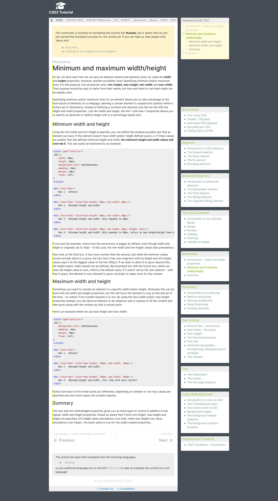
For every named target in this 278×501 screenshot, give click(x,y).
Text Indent (194, 378)
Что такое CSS (196, 115)
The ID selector (196, 160)
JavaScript (139, 20)
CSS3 (59, 20)
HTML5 (125, 20)
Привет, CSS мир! (198, 119)
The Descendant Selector (202, 189)
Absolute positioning (199, 300)
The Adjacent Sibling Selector (205, 200)
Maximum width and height (205, 45)
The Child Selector (198, 193)
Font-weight (194, 333)
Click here (114, 468)
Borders (192, 230)
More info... (72, 47)
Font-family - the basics (201, 329)
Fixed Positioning (197, 304)
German (70, 462)
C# (116, 20)
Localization (127, 488)
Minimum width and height (205, 41)
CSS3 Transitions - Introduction (206, 444)
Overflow (191, 53)
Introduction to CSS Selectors (205, 148)
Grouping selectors (198, 163)
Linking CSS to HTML (200, 130)
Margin (191, 226)
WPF (173, 20)
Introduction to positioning (203, 292)
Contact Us (106, 488)
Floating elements (198, 308)
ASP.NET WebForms (99, 20)
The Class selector (198, 156)
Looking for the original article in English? (90, 51)
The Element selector (200, 152)
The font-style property (201, 337)
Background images (199, 411)
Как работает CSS (198, 126)
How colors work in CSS (202, 407)
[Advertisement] (205, 82)
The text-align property (201, 382)
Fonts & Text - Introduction (203, 326)
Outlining (192, 238)
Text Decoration (197, 374)
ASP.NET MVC (74, 20)
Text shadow (195, 356)
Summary (194, 49)
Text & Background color (202, 403)
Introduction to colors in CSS (205, 400)
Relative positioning (199, 296)
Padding (192, 234)
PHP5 (164, 20)
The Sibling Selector (199, 197)
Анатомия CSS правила (202, 123)
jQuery (153, 20)
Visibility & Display (198, 241)
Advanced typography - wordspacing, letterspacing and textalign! (206, 349)
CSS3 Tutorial (61, 12)
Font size (192, 341)
